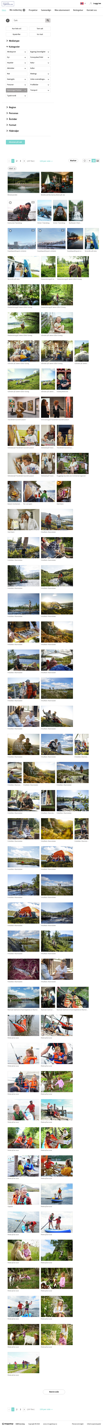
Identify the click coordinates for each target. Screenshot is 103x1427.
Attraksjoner (11, 52)
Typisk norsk (11, 95)
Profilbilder (34, 85)
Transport (33, 90)
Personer (10, 85)
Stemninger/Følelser (14, 90)
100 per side (45, 161)
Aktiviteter (10, 68)
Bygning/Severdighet (37, 52)
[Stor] (98, 160)
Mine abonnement (62, 10)
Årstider (13, 119)
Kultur (32, 68)
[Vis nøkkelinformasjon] (85, 160)
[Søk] (47, 20)
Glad (11, 168)
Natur (32, 63)
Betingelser (78, 10)
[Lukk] (8, 20)
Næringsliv (11, 79)
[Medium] (93, 160)
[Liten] (90, 160)
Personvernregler (78, 1424)
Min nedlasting (16, 10)
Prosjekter (33, 10)
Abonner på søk (15, 142)
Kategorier (14, 46)
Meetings (33, 74)
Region (12, 107)
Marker (73, 160)
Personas (13, 113)
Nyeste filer (16, 34)
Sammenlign (46, 10)
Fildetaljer (14, 130)
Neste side (54, 1391)
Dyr (8, 57)
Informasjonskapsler (94, 1424)
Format (12, 125)
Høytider (10, 63)
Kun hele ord (16, 28)
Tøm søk (40, 28)
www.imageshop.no (50, 1424)
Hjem (4, 10)
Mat (8, 74)
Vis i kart (40, 34)
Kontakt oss (92, 10)
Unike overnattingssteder (39, 79)
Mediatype (14, 40)
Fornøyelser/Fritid (36, 57)
